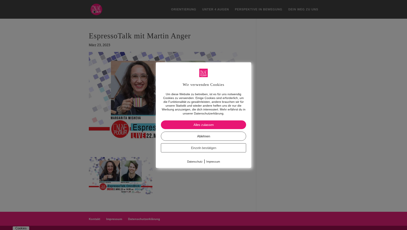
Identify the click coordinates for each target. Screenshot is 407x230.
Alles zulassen (204, 125)
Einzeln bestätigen (203, 148)
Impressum (213, 161)
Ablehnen (203, 136)
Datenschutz (195, 161)
